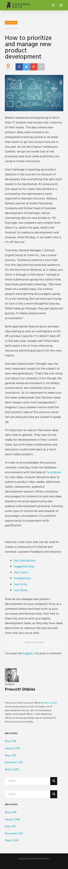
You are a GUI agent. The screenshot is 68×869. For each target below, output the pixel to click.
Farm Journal (50, 703)
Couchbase (53, 472)
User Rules (21, 590)
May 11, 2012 (11, 29)
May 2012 (10, 755)
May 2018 (10, 741)
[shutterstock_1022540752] (34, 93)
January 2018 (12, 748)
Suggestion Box (24, 566)
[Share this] (19, 66)
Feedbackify (22, 578)
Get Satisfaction (25, 560)
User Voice (21, 572)
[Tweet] (26, 66)
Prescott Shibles (20, 689)
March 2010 (12, 769)
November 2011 (14, 762)
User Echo (20, 584)
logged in (29, 653)
